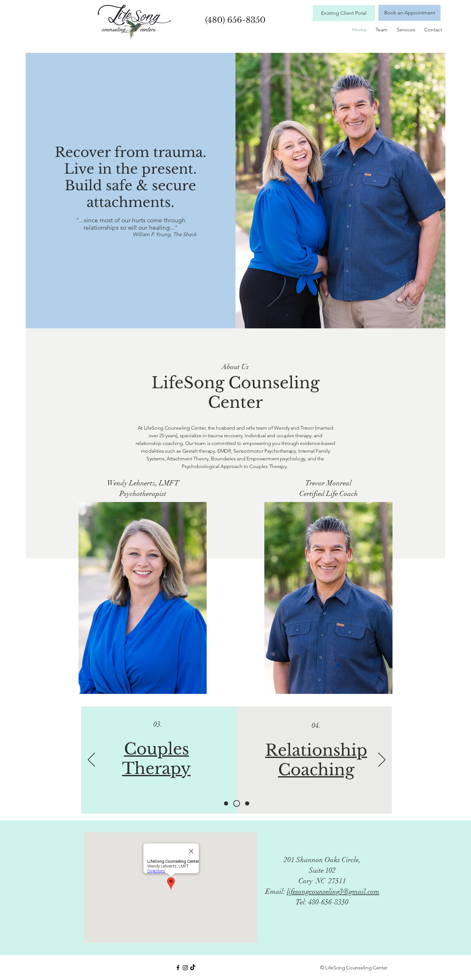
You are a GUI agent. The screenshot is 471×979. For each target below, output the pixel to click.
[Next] (381, 760)
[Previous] (91, 760)
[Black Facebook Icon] (178, 967)
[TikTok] (192, 967)
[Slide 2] (236, 803)
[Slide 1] (226, 804)
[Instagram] (185, 967)
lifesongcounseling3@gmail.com (333, 891)
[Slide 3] (247, 804)
